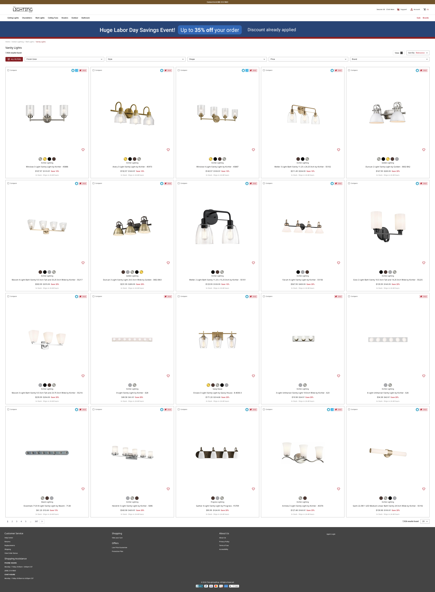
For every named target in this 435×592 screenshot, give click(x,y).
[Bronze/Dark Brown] (54, 159)
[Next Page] (42, 521)
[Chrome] (397, 159)
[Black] (49, 159)
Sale (418, 18)
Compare (13, 70)
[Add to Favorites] (83, 150)
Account (417, 9)
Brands (426, 18)
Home (7, 42)
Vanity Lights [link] (41, 42)
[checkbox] (8, 70)
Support (404, 9)
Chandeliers (27, 18)
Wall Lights (40, 18)
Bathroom (86, 18)
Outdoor (74, 18)
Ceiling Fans (53, 18)
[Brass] (45, 159)
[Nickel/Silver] (40, 159)
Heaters (65, 18)
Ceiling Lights (13, 18)
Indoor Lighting (18, 42)
